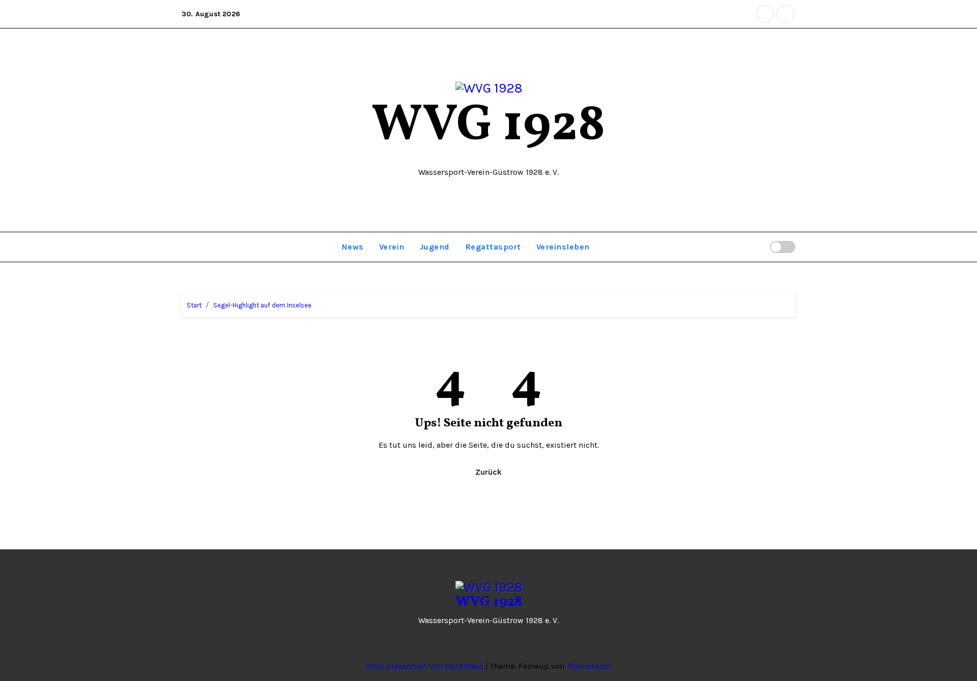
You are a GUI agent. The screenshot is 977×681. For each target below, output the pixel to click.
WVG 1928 (488, 126)
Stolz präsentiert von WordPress (425, 666)
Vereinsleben (563, 247)
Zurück (488, 472)
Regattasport (493, 247)
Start (194, 305)
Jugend (435, 247)
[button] (758, 247)
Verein (392, 247)
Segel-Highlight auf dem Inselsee (262, 305)
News (353, 247)
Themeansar (588, 666)
